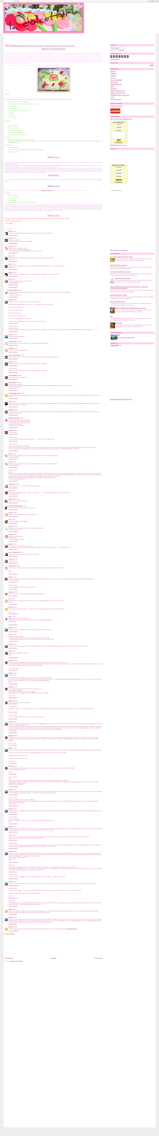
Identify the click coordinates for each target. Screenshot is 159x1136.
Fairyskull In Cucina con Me (15, 505)
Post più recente (9, 958)
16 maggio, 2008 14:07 (13, 252)
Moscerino (11, 592)
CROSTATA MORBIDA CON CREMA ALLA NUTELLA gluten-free (130, 308)
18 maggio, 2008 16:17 (13, 509)
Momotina (11, 660)
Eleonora (11, 361)
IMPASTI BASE (114, 82)
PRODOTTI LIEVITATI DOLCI (117, 91)
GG (9, 256)
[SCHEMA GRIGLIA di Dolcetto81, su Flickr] (53, 175)
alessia (10, 453)
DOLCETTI (113, 78)
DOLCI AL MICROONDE (116, 80)
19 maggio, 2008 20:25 (13, 589)
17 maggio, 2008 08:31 (13, 390)
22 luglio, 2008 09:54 (13, 745)
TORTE (10, 223)
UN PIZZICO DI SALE (115, 99)
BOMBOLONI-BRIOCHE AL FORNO (118, 295)
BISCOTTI (112, 71)
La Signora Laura (13, 341)
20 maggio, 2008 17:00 (13, 613)
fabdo (10, 616)
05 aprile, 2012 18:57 (13, 914)
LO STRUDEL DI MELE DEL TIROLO (124, 257)
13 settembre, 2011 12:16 (13, 885)
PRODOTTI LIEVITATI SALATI (117, 93)
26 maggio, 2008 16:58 (13, 683)
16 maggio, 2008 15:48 (13, 338)
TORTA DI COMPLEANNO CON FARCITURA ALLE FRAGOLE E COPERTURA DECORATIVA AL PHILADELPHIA (40, 46)
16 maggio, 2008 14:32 (13, 296)
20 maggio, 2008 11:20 (13, 595)
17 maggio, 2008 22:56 (13, 458)
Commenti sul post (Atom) (16, 961)
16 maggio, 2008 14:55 (13, 323)
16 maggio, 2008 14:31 (13, 287)
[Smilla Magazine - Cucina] (115, 59)
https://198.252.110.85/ (71, 929)
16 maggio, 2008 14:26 (13, 276)
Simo (10, 279)
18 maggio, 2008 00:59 (13, 480)
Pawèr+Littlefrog (12, 382)
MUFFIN (112, 86)
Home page (53, 958)
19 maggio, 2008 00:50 (13, 531)
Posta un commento (9, 933)
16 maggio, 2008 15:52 (13, 345)
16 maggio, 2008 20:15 (13, 365)
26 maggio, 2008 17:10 (13, 697)
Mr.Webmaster (119, 142)
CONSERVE (113, 73)
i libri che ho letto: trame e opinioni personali (121, 119)
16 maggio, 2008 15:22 (13, 331)
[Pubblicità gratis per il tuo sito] (118, 145)
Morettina (11, 534)
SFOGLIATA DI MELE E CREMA (123, 278)
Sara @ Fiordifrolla (13, 290)
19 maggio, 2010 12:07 (13, 871)
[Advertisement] (79, 37)
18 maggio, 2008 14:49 (13, 502)
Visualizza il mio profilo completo (126, 337)
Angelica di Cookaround (46, 190)
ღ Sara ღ (11, 559)
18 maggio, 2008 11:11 (13, 487)
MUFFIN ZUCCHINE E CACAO (117, 301)
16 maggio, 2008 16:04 (13, 358)
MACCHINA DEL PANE (116, 84)
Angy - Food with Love (14, 552)
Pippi (10, 490)
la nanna (11, 512)
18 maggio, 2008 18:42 (13, 516)
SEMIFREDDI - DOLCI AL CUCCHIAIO (119, 95)
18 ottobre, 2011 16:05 (13, 897)
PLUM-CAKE (113, 88)
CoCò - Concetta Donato (14, 355)
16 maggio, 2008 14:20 (13, 261)
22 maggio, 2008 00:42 (13, 624)
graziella (11, 238)
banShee (11, 430)
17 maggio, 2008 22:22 (13, 450)
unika (10, 264)
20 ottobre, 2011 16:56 (13, 906)
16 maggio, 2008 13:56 (13, 235)
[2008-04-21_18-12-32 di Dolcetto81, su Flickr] (53, 186)
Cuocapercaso (12, 566)
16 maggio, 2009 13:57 (13, 840)
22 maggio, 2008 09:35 (13, 631)
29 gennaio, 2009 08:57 (13, 794)
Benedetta (11, 348)
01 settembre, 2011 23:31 (13, 878)
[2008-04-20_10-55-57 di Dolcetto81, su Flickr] (60, 49)
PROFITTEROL (118, 323)
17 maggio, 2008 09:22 (13, 406)
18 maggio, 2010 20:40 (13, 848)
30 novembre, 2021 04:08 (14, 930)
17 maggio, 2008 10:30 (13, 434)
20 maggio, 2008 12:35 (13, 604)
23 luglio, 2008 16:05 (13, 763)
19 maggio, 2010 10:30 (13, 862)
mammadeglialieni (13, 375)
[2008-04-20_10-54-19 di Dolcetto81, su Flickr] (47, 49)
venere (10, 401)
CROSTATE (113, 75)
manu (10, 651)
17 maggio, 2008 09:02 (13, 398)
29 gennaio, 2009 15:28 (13, 814)
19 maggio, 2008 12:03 (13, 556)
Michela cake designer (14, 418)
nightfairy (11, 526)
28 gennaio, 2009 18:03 (13, 786)
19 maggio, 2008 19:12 (13, 582)
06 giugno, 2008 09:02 (13, 732)
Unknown (11, 607)
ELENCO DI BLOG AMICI (116, 106)
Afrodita (10, 577)
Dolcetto (11, 299)
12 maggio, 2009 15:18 (13, 823)
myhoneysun (12, 484)
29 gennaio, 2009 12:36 (13, 805)
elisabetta (11, 409)
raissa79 (11, 246)
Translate (121, 50)
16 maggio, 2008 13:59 (13, 243)
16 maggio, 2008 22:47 (13, 379)
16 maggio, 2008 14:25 (13, 269)
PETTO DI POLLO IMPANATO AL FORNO (120, 271)
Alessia (10, 634)
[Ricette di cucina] (115, 113)
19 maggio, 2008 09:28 (13, 541)
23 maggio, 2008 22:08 (13, 657)
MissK (10, 231)
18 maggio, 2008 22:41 (13, 523)
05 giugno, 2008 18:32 (13, 718)
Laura (10, 519)
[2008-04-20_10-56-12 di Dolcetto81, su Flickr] (53, 157)
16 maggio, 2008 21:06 (13, 372)
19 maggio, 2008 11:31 (13, 549)
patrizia (10, 909)
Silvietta (10, 272)
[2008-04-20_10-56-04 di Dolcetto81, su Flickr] (53, 215)
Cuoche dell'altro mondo (14, 393)
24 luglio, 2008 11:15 (13, 774)
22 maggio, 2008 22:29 (13, 641)
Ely (9, 598)
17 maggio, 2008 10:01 (13, 427)
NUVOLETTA (12, 499)
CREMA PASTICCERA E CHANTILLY (118, 265)
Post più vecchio (98, 958)
